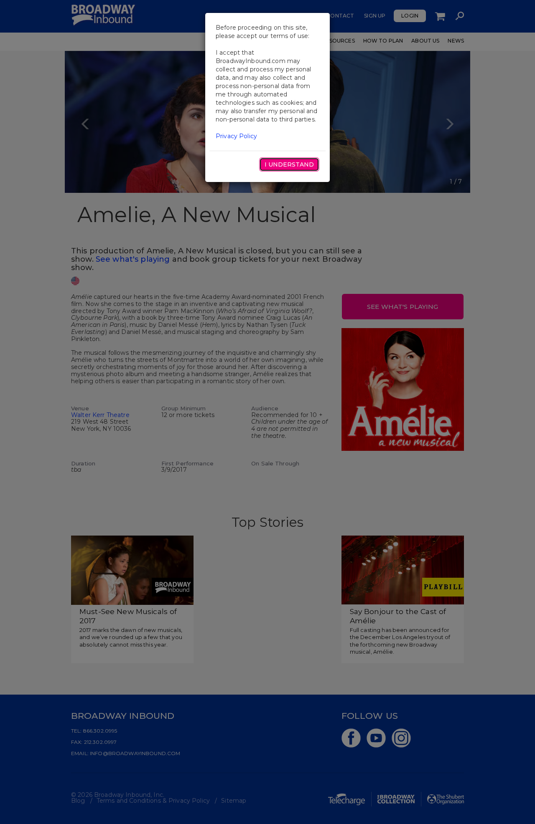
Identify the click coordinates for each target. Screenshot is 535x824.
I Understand (289, 164)
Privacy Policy (236, 136)
